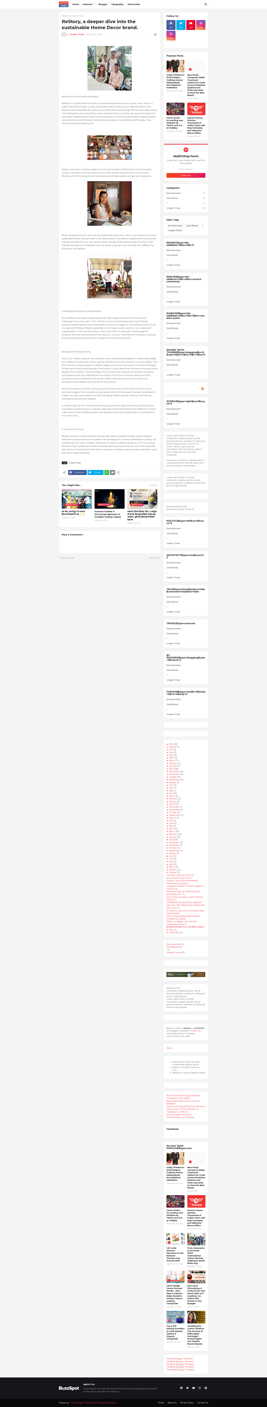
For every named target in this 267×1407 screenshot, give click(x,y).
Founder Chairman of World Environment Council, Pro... (180, 876)
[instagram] (199, 1388)
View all (153, 485)
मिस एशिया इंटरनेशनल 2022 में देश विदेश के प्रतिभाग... (185, 927)
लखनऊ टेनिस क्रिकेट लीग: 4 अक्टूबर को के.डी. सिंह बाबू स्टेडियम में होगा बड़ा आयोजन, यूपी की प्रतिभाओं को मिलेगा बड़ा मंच (142, 515)
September (174, 779)
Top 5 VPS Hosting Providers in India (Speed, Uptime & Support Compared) (175, 1332)
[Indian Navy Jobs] (191, 36)
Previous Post (67, 558)
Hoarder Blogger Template (179, 1358)
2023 (171, 839)
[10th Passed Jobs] (191, 42)
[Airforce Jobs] (181, 36)
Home (75, 4)
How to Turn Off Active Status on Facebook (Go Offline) (182, 1110)
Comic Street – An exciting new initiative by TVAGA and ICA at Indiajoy (174, 123)
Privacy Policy (187, 1402)
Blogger (103, 4)
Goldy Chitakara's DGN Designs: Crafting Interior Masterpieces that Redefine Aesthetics (175, 81)
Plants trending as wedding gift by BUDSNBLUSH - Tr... (183, 893)
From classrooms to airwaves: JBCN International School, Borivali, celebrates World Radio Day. (196, 1256)
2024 (171, 804)
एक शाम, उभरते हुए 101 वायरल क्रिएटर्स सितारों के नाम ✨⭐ (73, 513)
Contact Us (202, 1402)
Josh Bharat (185, 198)
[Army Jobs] (200, 36)
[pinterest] (205, 1388)
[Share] (155, 34)
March (172, 760)
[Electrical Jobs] (171, 42)
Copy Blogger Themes (81, 1402)
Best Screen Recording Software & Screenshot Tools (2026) (183, 1097)
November (174, 774)
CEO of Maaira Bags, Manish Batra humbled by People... (183, 917)
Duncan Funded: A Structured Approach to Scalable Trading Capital (108, 514)
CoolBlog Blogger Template (180, 1367)
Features (87, 4)
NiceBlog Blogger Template (180, 1364)
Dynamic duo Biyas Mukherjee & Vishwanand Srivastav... (182, 882)
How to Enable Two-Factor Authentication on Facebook (180, 1116)
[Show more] (118, 472)
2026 (171, 744)
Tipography (117, 4)
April (171, 758)
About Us (172, 1402)
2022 (171, 930)
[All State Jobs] (171, 45)
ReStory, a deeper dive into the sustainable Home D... (181, 923)
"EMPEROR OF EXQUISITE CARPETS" (184, 902)
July (171, 749)
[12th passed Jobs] (181, 42)
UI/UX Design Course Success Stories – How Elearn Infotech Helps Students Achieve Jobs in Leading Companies (174, 1295)
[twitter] (187, 1388)
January (173, 766)
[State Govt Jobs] (200, 42)
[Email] (112, 472)
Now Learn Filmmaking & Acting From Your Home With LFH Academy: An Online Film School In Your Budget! (196, 1295)
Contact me (195, 1031)
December (174, 771)
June (171, 752)
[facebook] (181, 1388)
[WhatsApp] (106, 472)
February (173, 763)
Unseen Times (77, 16)
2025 (171, 769)
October (173, 777)
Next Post (154, 558)
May (171, 755)
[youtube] (193, 1388)
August (173, 747)
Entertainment (185, 193)
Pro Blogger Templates (105, 1402)
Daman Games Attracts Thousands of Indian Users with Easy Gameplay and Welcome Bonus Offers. (196, 125)
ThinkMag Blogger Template (180, 1369)
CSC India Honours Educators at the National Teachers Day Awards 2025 (174, 1254)
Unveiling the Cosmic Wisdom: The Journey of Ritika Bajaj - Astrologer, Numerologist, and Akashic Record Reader (195, 1335)
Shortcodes (134, 4)
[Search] (205, 4)
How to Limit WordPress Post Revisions (185, 1106)
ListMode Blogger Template (180, 1361)
